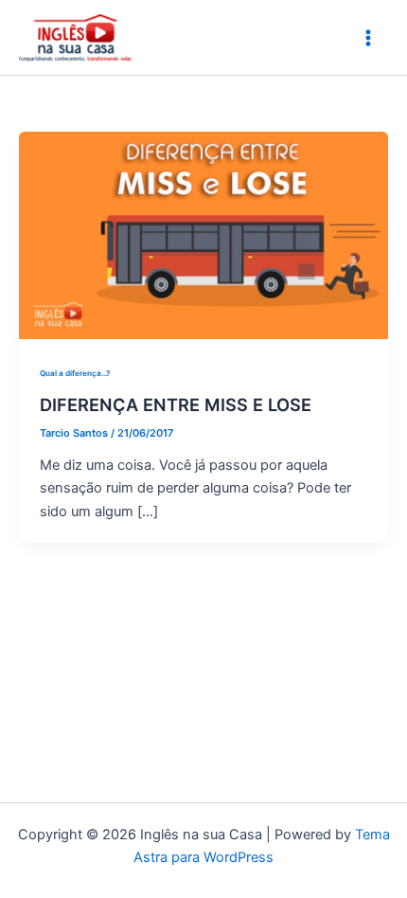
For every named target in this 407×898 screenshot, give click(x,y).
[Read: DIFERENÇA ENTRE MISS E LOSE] (203, 233)
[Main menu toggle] (368, 38)
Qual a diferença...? (75, 373)
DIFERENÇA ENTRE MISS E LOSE (175, 404)
